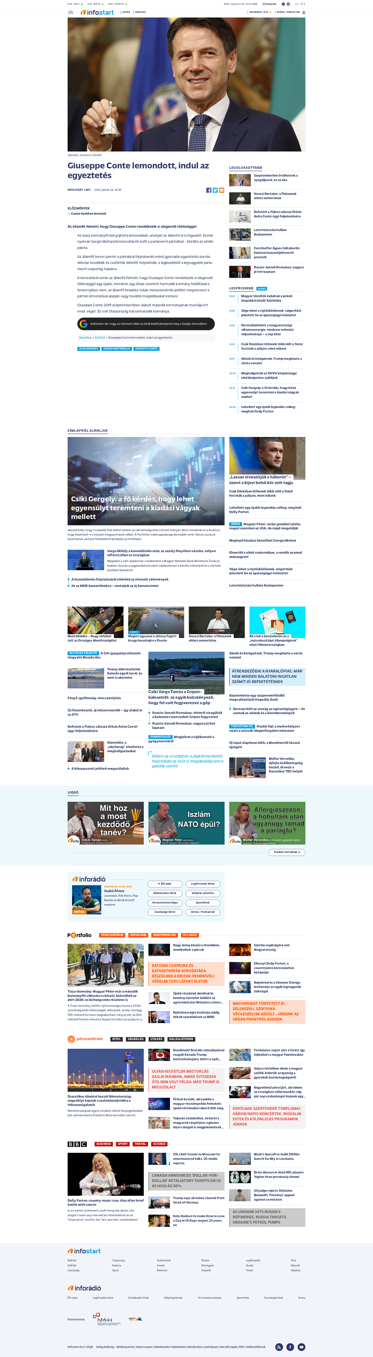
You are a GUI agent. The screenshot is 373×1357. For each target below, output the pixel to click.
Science (159, 1144)
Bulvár (205, 1260)
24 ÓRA (262, 289)
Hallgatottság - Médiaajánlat (115, 1347)
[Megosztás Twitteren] (215, 190)
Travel (140, 1144)
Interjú (161, 1265)
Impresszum (144, 1347)
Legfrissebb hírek (103, 1298)
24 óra (126, 12)
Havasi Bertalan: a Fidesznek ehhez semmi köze (210, 638)
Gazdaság (73, 1270)
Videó (249, 1270)
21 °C (302, 4)
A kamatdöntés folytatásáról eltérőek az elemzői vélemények (119, 579)
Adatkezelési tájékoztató (170, 1347)
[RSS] (279, 1347)
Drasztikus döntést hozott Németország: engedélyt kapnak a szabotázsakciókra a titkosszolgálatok (100, 1101)
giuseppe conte (146, 348)
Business (104, 1144)
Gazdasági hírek (273, 1298)
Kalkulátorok (181, 1039)
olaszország (88, 348)
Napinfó (206, 1270)
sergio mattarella (116, 348)
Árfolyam (138, 935)
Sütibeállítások (255, 1347)
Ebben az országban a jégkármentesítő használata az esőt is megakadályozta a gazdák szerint (187, 761)
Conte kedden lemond (88, 214)
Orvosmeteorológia (209, 1298)
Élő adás (166, 883)
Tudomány (118, 1260)
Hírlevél (295, 1265)
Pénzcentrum (112, 935)
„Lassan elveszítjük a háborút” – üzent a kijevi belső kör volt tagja (261, 480)
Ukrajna (140, 12)
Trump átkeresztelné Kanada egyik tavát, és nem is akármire (124, 674)
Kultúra (116, 1265)
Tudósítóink (164, 1260)
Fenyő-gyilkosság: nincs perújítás (94, 698)
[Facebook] (290, 1347)
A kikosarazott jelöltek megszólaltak (100, 769)
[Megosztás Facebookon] (209, 190)
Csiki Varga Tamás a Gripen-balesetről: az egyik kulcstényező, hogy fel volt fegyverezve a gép (181, 697)
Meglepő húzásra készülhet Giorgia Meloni (262, 541)
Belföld (72, 1260)
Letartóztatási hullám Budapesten (256, 585)
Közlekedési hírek (138, 1298)
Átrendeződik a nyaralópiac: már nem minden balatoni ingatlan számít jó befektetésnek (267, 676)
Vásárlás (136, 1039)
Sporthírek (243, 1298)
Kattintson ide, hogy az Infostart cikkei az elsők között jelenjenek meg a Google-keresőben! (149, 324)
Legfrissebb (253, 1260)
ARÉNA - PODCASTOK (288, 12)
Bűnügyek (207, 1265)
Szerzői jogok (228, 1347)
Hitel (116, 1039)
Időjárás (295, 1270)
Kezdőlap (85, 337)
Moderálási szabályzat (203, 1347)
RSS (241, 1347)
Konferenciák (164, 935)
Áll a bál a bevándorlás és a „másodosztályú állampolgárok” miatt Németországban (273, 641)
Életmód (162, 1270)
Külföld (100, 337)
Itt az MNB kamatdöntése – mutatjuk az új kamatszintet (115, 586)
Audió (249, 1265)
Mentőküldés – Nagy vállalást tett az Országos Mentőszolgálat (92, 638)
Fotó (293, 1260)
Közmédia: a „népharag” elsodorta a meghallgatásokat (125, 747)
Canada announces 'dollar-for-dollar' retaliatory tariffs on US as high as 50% (186, 1181)
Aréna (301, 1298)
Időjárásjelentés (173, 1298)
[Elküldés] (222, 190)
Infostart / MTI (79, 190)
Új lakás (190, 935)
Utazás (156, 1039)
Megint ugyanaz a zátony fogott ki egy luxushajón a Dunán (152, 638)
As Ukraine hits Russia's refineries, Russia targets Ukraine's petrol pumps (259, 1217)
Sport (123, 1144)
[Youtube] (301, 1347)
